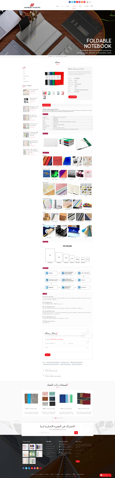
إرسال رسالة (105, 475)
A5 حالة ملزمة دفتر (49, 444)
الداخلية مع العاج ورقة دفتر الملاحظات (50, 453)
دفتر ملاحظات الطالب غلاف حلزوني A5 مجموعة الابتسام (34, 151)
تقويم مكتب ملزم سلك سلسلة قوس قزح (33, 124)
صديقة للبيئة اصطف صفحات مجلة (53, 362)
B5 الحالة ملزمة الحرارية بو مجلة (31, 408)
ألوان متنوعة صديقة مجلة (65, 364)
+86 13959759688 (68, 449)
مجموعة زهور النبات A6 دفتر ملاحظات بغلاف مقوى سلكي (34, 134)
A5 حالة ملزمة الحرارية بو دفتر (66, 408)
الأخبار (80, 6)
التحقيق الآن (72, 97)
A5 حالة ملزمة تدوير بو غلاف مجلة (56, 339)
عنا (62, 6)
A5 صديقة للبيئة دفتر (49, 456)
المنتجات (74, 6)
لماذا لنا (67, 6)
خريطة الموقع (68, 474)
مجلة (24, 73)
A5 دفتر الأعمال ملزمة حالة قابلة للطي (33, 99)
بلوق (62, 474)
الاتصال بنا (86, 6)
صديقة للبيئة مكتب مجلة (77, 364)
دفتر (24, 70)
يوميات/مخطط (26, 76)
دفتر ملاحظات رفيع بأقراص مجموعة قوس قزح (33, 117)
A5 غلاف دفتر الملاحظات (50, 448)
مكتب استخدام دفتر (49, 450)
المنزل (57, 6)
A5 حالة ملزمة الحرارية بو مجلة (48, 408)
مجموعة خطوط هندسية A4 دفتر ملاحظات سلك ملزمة (34, 142)
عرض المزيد (32, 93)
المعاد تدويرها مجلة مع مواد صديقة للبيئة (51, 364)
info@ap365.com (69, 447)
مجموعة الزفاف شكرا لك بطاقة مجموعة (34, 90)
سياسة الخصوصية (80, 474)
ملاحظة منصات (26, 81)
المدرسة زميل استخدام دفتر (50, 446)
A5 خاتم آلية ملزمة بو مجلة (84, 408)
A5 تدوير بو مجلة (65, 362)
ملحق (24, 78)
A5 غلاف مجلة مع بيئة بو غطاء (76, 362)
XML (74, 474)
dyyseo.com (67, 476)
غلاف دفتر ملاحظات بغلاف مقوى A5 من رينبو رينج (34, 107)
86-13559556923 (64, 444)
